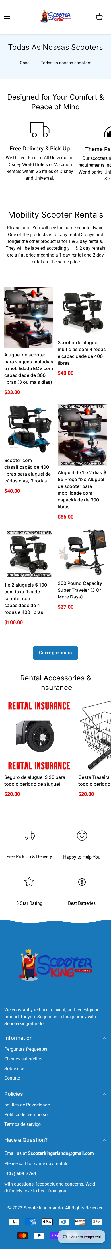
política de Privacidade (27, 1105)
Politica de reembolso (26, 1114)
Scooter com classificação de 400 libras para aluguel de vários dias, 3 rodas (27, 470)
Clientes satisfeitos (23, 1059)
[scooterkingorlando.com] (55, 17)
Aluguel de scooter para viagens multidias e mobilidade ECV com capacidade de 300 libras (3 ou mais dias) (28, 368)
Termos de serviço (22, 1124)
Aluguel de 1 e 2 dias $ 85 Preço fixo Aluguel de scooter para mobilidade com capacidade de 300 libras (82, 489)
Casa (25, 62)
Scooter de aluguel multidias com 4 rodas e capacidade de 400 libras (82, 353)
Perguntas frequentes (25, 1049)
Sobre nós (14, 1068)
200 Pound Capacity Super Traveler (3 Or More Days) (80, 590)
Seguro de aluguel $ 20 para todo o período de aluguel (34, 780)
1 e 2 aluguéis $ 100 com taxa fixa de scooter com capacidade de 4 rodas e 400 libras (25, 598)
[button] (99, 16)
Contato (12, 1078)
